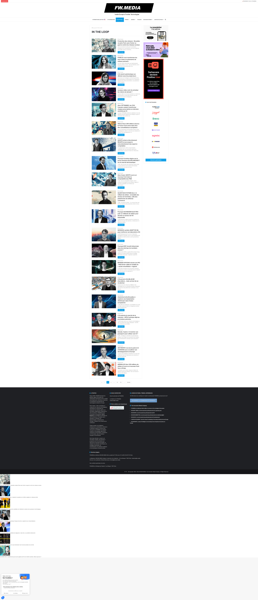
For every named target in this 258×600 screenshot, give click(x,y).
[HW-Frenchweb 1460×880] (155, 57)
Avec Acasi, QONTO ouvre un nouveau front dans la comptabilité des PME (127, 177)
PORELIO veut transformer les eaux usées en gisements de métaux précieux (127, 59)
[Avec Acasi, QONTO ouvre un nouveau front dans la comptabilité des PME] (104, 179)
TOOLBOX (139, 19)
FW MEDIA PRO (111, 19)
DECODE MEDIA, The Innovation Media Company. (149, 471)
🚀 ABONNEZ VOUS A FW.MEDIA (249, 1)
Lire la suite (121, 52)
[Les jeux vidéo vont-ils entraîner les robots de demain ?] (104, 94)
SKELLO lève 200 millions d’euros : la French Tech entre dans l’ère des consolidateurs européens (129, 125)
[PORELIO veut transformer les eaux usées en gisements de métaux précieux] (104, 62)
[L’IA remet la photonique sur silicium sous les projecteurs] (104, 78)
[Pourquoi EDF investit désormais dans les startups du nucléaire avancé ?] (104, 250)
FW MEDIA (133, 408)
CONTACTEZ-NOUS (158, 19)
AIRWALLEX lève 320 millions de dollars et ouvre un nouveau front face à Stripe (128, 366)
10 (117, 382)
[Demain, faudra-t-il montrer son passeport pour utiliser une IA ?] (104, 336)
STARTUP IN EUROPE (135, 419)
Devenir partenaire (155, 160)
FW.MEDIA (98, 395)
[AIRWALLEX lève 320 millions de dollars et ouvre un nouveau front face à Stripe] (104, 368)
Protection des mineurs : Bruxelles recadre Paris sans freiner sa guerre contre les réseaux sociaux (129, 43)
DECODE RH (133, 412)
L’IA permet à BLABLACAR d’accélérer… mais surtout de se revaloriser (128, 281)
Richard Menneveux (105, 459)
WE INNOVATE (134, 421)
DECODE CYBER (134, 410)
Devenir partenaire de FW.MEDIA (117, 395)
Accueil (94, 27)
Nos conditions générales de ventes (97, 463)
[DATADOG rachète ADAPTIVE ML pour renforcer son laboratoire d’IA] (104, 234)
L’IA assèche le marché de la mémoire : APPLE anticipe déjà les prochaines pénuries (129, 317)
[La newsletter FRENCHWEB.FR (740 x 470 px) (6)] (155, 40)
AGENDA (133, 19)
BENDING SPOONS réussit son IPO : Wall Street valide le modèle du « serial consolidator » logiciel (129, 264)
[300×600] (153, 98)
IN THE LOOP (119, 19)
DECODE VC (133, 417)
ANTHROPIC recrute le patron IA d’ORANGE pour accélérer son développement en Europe (128, 349)
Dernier (128, 382)
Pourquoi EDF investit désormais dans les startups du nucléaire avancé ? (128, 248)
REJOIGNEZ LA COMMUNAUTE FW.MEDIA (143, 400)
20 (120, 382)
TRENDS (126, 19)
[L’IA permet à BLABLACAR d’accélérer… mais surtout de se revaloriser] (104, 283)
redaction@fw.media (114, 400)
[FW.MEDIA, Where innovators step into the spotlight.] (129, 9)
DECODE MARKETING (135, 415)
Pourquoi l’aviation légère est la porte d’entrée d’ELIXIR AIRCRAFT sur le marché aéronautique (129, 160)
